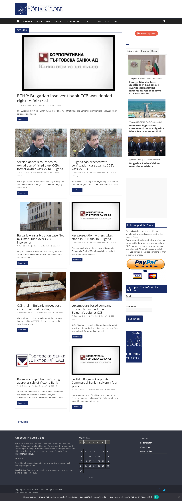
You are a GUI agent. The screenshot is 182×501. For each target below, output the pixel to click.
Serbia (19, 176)
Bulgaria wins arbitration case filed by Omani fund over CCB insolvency (40, 238)
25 (86, 466)
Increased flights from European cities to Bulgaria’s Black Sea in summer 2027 (146, 128)
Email (129, 296)
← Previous (21, 421)
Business (59, 21)
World (48, 21)
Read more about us (24, 454)
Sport (107, 21)
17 (81, 461)
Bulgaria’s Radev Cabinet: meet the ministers (145, 165)
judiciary (75, 176)
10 (81, 456)
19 (90, 461)
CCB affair (58, 105)
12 (90, 456)
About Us (144, 438)
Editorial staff (146, 443)
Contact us (145, 447)
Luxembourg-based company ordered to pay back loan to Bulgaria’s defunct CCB (91, 308)
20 (94, 461)
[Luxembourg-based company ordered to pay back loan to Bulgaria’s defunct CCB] (96, 273)
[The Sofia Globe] (18, 21)
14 (99, 456)
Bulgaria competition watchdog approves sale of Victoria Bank (38, 380)
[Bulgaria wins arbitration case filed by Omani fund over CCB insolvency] (41, 203)
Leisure (97, 21)
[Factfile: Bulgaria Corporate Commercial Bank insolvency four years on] (96, 347)
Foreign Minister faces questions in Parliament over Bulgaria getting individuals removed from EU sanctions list (145, 87)
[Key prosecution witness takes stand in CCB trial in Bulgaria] (96, 203)
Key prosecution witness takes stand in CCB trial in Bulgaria (92, 237)
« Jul (91, 477)
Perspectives (73, 21)
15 (103, 456)
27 (94, 466)
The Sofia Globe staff (43, 105)
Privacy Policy (146, 451)
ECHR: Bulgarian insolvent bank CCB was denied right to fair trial (64, 98)
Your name (131, 306)
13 (94, 456)
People (87, 21)
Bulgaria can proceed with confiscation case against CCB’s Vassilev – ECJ (93, 165)
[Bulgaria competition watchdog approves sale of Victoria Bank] (41, 347)
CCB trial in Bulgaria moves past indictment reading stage (39, 307)
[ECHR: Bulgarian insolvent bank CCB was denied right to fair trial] (68, 36)
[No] (178, 497)
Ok (156, 497)
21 (99, 461)
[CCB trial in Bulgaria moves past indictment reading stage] (41, 273)
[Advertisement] (146, 198)
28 (99, 466)
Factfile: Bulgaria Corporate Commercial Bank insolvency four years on (95, 382)
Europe (38, 21)
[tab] (133, 51)
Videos (117, 21)
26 (90, 466)
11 (86, 456)
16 (108, 456)
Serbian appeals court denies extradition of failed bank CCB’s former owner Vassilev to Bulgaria (40, 165)
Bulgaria (27, 21)
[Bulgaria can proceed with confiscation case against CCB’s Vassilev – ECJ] (96, 130)
